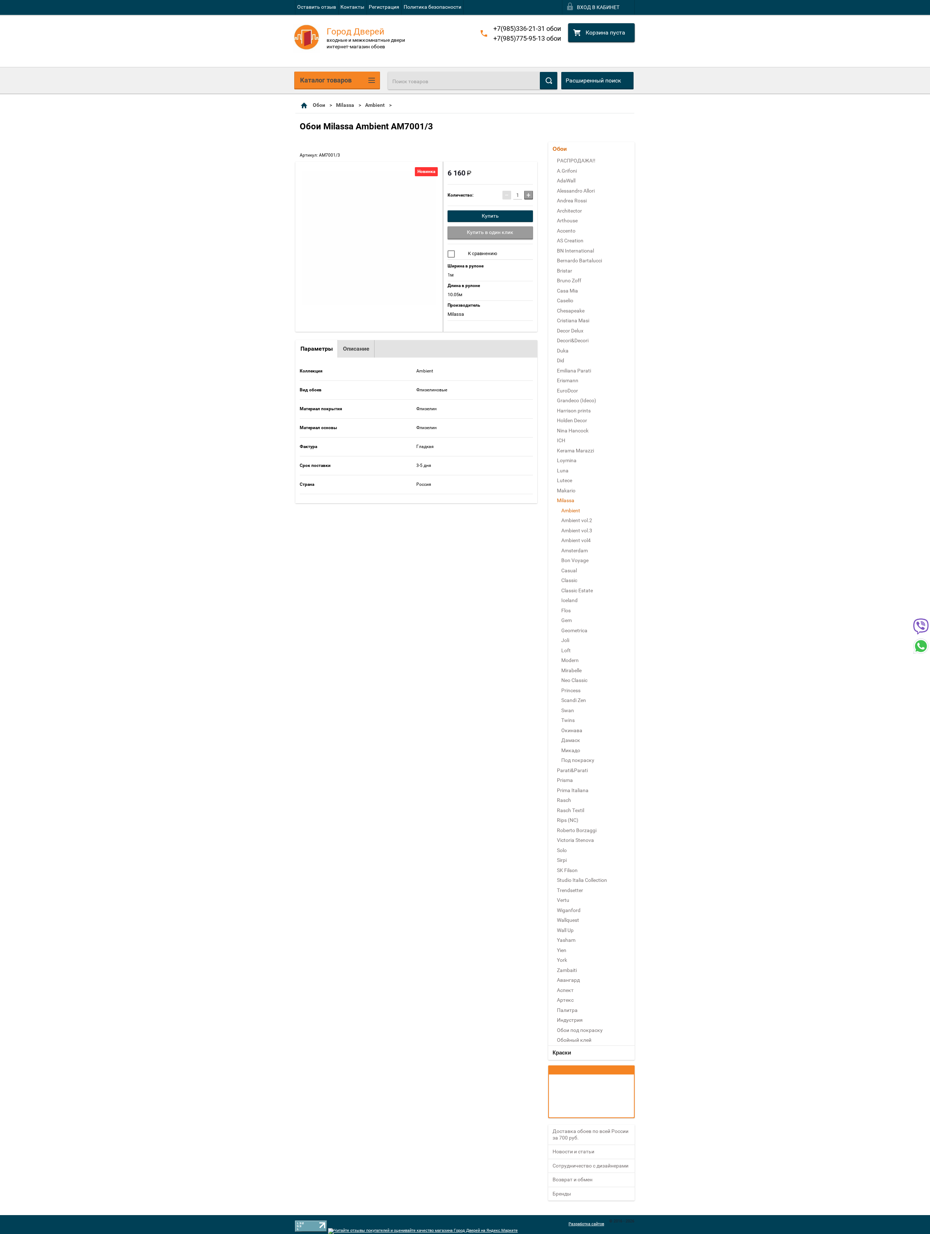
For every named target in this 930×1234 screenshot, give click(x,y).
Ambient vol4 (576, 540)
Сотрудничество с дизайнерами (590, 1166)
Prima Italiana (573, 790)
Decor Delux (570, 331)
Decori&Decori (573, 340)
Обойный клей (574, 1040)
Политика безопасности (432, 7)
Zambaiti (567, 970)
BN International (575, 251)
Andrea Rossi (572, 200)
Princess (571, 690)
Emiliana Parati (574, 371)
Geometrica (574, 630)
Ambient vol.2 (576, 520)
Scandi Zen (573, 700)
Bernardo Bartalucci (579, 260)
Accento (566, 231)
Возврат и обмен (573, 1179)
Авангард (568, 980)
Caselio (565, 300)
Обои (319, 105)
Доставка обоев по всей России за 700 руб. (590, 1134)
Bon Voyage (575, 560)
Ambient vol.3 (576, 530)
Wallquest (568, 920)
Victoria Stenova (575, 840)
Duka (563, 351)
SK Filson (567, 870)
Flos (566, 610)
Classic (569, 580)
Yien (561, 950)
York (562, 960)
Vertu (563, 900)
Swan (567, 710)
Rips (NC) (567, 820)
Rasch (564, 800)
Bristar (564, 271)
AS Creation (570, 240)
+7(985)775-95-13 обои (527, 38)
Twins (568, 720)
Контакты (352, 7)
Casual (569, 570)
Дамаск (570, 740)
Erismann (567, 380)
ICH (561, 440)
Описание (356, 348)
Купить (490, 216)
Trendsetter (570, 890)
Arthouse (567, 220)
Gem (566, 620)
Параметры (316, 348)
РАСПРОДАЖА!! (576, 161)
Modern (570, 660)
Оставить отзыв (316, 7)
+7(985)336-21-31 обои (527, 28)
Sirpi (562, 860)
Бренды (562, 1194)
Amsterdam (574, 550)
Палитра (567, 1010)
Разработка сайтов (586, 1224)
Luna (563, 470)
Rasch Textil (570, 810)
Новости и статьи (573, 1151)
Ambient (375, 105)
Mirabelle (571, 670)
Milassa (345, 105)
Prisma (565, 780)
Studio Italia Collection (582, 880)
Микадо (570, 750)
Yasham (566, 940)
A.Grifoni (567, 171)
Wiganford (569, 910)
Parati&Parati (572, 770)
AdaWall (566, 181)
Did (560, 360)
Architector (569, 211)
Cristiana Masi (573, 320)
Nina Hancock (573, 430)
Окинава (571, 730)
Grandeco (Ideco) (576, 400)
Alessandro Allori (576, 191)
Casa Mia (567, 291)
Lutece (564, 480)
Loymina (567, 460)
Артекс (565, 1000)
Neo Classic (574, 680)
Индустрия (570, 1020)
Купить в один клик (490, 232)
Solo (562, 850)
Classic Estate (577, 590)
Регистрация (384, 7)
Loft (566, 650)
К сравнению (482, 253)
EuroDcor (567, 391)
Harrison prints (574, 411)
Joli (565, 640)
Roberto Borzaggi (577, 830)
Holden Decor (572, 420)
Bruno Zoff (569, 280)
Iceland (569, 600)
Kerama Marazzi (575, 450)
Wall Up (565, 930)
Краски (562, 1052)
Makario (566, 490)
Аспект (565, 990)
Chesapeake (571, 311)
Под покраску (577, 760)
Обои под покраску (580, 1030)
